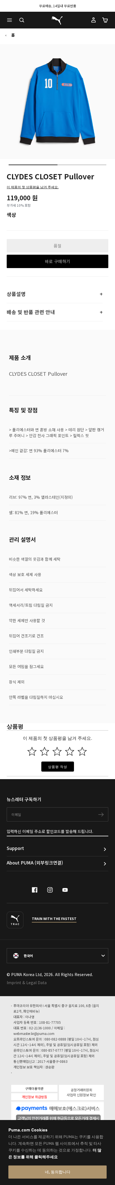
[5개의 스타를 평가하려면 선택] (82, 751)
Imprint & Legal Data (27, 982)
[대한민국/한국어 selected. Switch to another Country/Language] (57, 955)
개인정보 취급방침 (34, 1096)
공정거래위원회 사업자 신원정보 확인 (81, 1092)
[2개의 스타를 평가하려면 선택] (44, 751)
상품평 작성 (57, 766)
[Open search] (21, 20)
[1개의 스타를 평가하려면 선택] (32, 751)
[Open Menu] (11, 20)
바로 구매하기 (57, 261)
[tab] (33, 165)
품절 (58, 246)
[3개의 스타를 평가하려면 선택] (57, 751)
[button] (11, 20)
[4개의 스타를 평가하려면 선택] (69, 751)
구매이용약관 (34, 1088)
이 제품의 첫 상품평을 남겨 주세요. (33, 187)
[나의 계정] (93, 20)
